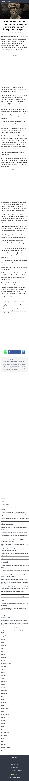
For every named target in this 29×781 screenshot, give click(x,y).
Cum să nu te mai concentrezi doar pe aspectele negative (14, 579)
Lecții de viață (4, 681)
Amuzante (3, 639)
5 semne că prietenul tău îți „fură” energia (10, 612)
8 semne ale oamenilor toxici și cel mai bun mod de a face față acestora (14, 604)
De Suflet (3, 660)
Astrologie (3, 645)
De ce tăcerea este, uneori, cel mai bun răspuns (12, 627)
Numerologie (4, 690)
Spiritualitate (4, 735)
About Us (14, 757)
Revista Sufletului (5, 714)
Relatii (2, 705)
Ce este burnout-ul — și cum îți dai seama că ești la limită (14, 620)
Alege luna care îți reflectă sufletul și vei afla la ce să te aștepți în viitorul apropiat (13, 523)
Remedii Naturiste (5, 708)
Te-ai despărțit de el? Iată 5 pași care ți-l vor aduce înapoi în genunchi (14, 528)
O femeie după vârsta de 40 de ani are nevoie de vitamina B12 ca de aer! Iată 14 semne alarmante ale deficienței (14, 609)
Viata (2, 750)
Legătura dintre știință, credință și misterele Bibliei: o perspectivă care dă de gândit (13, 540)
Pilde (2, 696)
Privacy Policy (14, 767)
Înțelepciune (3, 675)
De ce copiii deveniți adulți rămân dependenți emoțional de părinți (14, 624)
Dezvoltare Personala (6, 663)
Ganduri (3, 669)
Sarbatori (3, 723)
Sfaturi (2, 729)
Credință (3, 654)
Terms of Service (14, 764)
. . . (27, 1)
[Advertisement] (14, 71)
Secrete (2, 726)
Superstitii (3, 744)
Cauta (2, 501)
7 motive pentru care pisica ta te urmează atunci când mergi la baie (15, 599)
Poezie (2, 699)
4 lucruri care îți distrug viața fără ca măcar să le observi (14, 532)
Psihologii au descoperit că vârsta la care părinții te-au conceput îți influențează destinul (13, 549)
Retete (2, 711)
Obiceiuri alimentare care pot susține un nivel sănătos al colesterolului (14, 536)
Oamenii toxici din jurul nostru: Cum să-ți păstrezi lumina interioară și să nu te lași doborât (14, 575)
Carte (2, 648)
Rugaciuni (3, 717)
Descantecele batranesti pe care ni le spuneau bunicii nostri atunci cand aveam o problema (15, 571)
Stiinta (2, 738)
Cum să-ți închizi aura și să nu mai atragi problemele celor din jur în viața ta (14, 545)
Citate (2, 651)
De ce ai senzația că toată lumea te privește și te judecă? (14, 596)
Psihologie (3, 702)
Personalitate (4, 693)
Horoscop (3, 672)
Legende (3, 684)
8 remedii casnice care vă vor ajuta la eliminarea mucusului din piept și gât (14, 554)
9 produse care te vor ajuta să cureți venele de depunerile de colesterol (15, 566)
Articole (2, 642)
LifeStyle (3, 687)
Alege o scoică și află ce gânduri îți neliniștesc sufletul (13, 558)
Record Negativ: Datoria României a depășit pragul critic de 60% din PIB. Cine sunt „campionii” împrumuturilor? (15, 583)
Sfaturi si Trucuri (5, 732)
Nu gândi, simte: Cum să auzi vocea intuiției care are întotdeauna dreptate (13, 616)
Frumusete (3, 666)
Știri (2, 741)
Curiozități (3, 657)
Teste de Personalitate (6, 747)
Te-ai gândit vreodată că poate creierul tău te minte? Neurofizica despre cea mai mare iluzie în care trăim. (13, 592)
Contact (14, 760)
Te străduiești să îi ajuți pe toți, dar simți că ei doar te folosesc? (13, 631)
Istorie (2, 678)
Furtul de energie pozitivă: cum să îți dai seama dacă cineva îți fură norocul (15, 561)
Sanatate (3, 720)
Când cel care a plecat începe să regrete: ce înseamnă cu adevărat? (14, 508)
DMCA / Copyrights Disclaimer (14, 770)
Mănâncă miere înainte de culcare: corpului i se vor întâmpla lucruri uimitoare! (15, 519)
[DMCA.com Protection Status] (14, 775)
